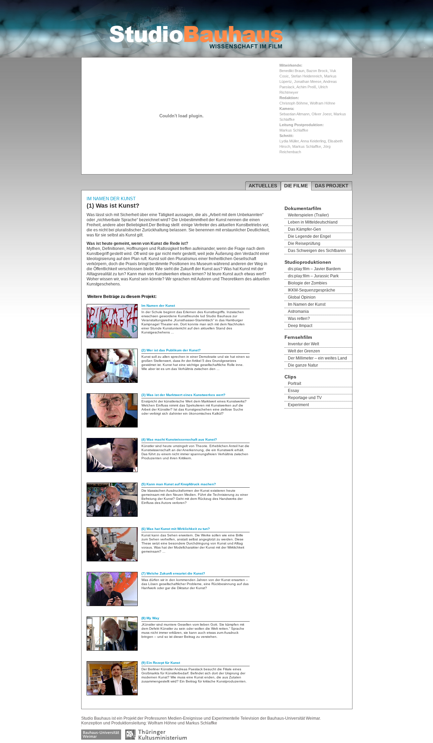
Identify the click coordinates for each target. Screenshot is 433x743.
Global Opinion (302, 297)
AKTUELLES (263, 185)
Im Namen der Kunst (158, 305)
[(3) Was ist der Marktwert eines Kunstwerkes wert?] (112, 426)
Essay (293, 390)
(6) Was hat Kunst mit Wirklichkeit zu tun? (175, 529)
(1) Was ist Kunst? (113, 205)
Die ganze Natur (303, 365)
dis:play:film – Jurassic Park (313, 276)
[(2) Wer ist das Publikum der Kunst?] (112, 381)
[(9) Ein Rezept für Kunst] (112, 694)
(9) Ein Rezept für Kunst (160, 663)
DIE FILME (296, 185)
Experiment (298, 404)
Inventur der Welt (303, 344)
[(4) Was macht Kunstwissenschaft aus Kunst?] (112, 470)
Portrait (294, 383)
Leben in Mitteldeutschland (313, 222)
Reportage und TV (305, 397)
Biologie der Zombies (307, 283)
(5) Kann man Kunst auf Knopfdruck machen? (178, 484)
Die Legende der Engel (309, 236)
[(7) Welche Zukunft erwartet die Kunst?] (112, 604)
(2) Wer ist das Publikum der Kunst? (171, 350)
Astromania (298, 311)
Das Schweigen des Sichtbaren (317, 250)
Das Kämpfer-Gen (304, 229)
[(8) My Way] (112, 649)
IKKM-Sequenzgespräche (311, 290)
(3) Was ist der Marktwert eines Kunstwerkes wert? (183, 395)
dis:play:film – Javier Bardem (314, 268)
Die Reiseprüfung (304, 243)
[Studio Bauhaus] (196, 47)
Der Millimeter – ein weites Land (317, 358)
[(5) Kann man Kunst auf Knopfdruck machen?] (112, 515)
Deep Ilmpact (300, 325)
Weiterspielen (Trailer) (308, 215)
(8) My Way (150, 618)
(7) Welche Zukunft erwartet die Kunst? (173, 573)
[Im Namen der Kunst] (112, 336)
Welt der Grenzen (304, 351)
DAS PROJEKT (331, 185)
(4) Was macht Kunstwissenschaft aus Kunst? (179, 439)
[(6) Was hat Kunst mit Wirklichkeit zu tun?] (112, 560)
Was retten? (299, 318)
